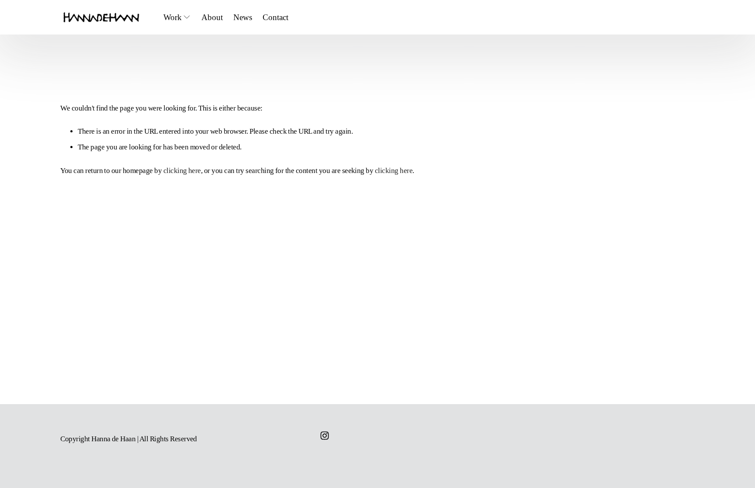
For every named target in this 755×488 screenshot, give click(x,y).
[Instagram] (324, 435)
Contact (275, 17)
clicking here (182, 170)
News (242, 17)
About (212, 17)
